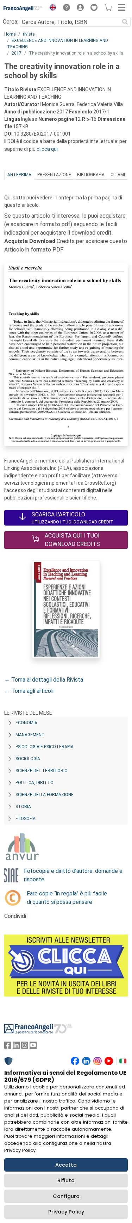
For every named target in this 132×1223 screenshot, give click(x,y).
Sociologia (27, 758)
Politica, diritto (34, 782)
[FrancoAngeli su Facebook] (7, 1046)
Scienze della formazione (44, 794)
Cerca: (10, 21)
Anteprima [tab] (19, 174)
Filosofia (25, 818)
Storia (23, 806)
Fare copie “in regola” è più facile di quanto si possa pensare (67, 897)
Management (30, 734)
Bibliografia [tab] (91, 174)
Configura (66, 1196)
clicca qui (47, 149)
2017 (16, 53)
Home (9, 34)
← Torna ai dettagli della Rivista (43, 679)
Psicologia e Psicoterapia (44, 746)
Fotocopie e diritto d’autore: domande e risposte (73, 875)
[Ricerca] (125, 22)
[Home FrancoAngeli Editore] (23, 8)
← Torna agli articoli (29, 691)
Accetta (66, 1164)
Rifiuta (66, 1180)
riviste (28, 34)
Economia (26, 722)
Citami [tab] (118, 174)
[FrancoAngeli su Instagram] (24, 1046)
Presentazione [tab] (54, 174)
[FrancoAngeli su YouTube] (33, 1046)
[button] (51, 8)
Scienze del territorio (41, 770)
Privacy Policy (66, 1211)
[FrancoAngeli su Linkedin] (16, 1046)
